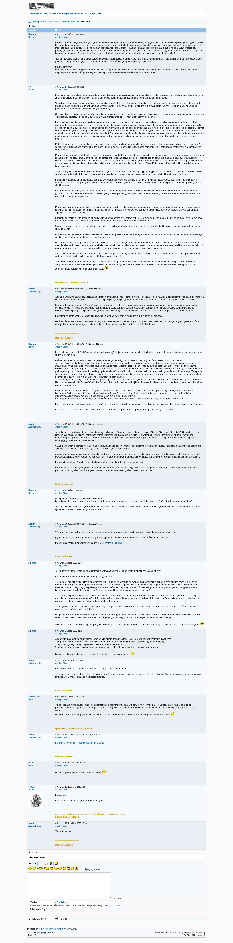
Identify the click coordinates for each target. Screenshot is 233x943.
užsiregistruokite (114, 905)
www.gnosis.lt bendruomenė (46, 21)
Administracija (34, 291)
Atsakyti (45, 13)
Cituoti (65, 37)
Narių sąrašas (95, 13)
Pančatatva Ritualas (112, 543)
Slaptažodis (62, 902)
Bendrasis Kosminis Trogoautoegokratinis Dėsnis (79, 743)
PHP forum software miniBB (50, 929)
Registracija (69, 13)
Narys (31, 37)
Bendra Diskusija (72, 21)
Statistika (57, 13)
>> (35, 26)
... (79, 869)
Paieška (82, 13)
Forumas (34, 13)
